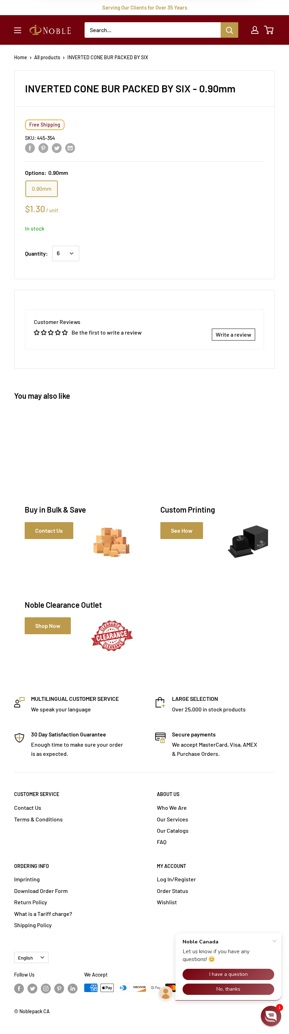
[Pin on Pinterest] (43, 147)
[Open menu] (17, 30)
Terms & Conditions (38, 819)
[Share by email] (70, 147)
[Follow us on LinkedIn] (73, 988)
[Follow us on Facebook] (19, 988)
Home (20, 57)
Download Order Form (41, 890)
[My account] (254, 30)
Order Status (172, 890)
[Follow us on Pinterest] (59, 988)
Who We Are (172, 807)
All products (47, 57)
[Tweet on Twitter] (57, 147)
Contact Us (27, 807)
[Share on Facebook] (30, 147)
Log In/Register (176, 879)
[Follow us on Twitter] (32, 988)
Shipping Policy (33, 925)
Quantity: (36, 253)
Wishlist (167, 902)
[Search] (229, 30)
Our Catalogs (173, 830)
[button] (271, 1016)
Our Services (172, 819)
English (25, 958)
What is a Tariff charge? (43, 913)
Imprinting (27, 879)
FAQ (161, 841)
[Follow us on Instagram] (46, 988)
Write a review (233, 334)
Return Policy (30, 902)
